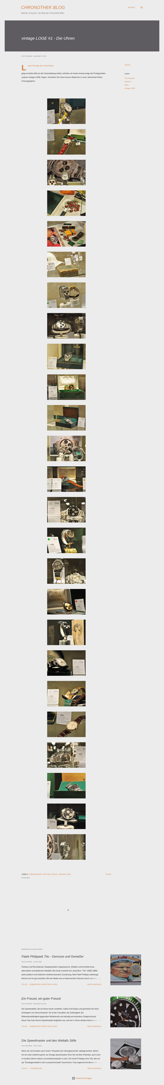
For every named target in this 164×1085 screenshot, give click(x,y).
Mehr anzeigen (94, 984)
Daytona (128, 81)
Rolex (127, 85)
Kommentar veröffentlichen (43, 984)
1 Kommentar (36, 1068)
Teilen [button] (127, 65)
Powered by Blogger (83, 1078)
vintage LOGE (130, 88)
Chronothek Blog (43, 7)
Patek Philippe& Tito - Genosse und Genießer (52, 956)
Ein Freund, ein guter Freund (41, 998)
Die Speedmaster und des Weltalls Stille (48, 1040)
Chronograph (130, 78)
